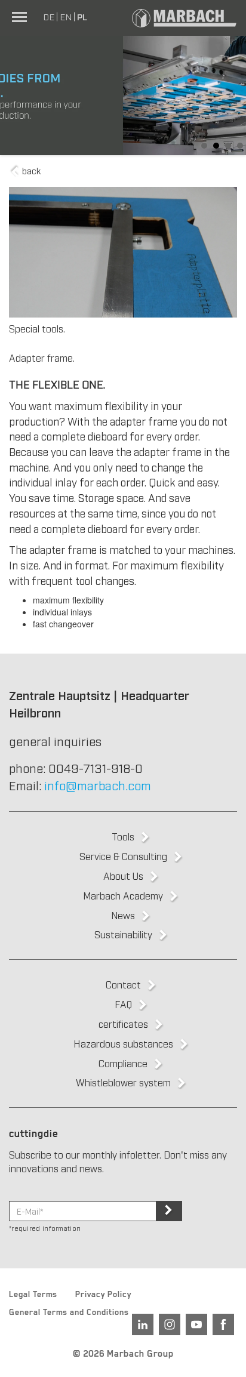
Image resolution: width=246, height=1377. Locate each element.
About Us (123, 876)
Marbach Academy (123, 895)
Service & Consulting (123, 856)
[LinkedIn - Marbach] (142, 1324)
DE (48, 16)
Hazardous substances (123, 1043)
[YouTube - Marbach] (196, 1324)
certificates (123, 1024)
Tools (123, 836)
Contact (123, 984)
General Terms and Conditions (69, 1313)
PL (82, 16)
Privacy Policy (103, 1295)
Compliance (123, 1063)
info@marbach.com (97, 785)
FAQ (123, 1004)
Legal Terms (33, 1295)
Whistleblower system (123, 1082)
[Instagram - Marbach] (169, 1324)
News (123, 915)
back (30, 170)
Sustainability (123, 934)
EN (66, 16)
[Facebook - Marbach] (223, 1324)
